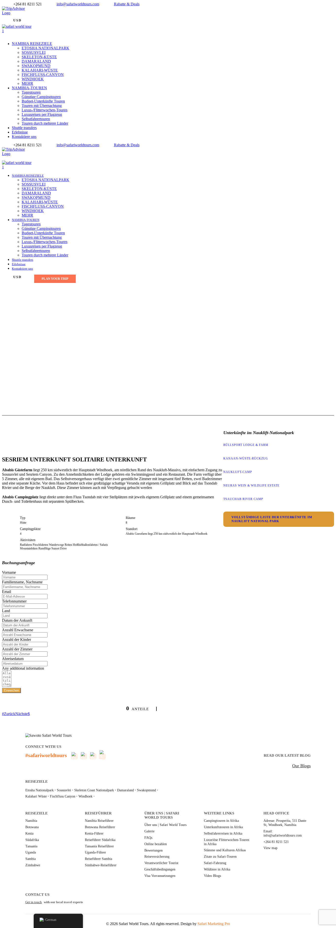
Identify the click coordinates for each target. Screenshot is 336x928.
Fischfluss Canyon (62, 796)
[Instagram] (12, 158)
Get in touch (33, 902)
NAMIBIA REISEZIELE (32, 44)
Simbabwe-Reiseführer (101, 865)
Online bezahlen (155, 844)
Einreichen (11, 690)
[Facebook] (3, 17)
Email (6, 591)
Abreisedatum (13, 659)
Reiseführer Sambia (98, 859)
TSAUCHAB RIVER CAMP (243, 499)
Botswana (32, 827)
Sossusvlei (64, 790)
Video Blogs (212, 876)
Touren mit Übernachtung (42, 105)
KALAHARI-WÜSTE (40, 70)
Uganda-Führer (95, 852)
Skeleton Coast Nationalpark (94, 790)
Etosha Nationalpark (39, 790)
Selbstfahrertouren (36, 119)
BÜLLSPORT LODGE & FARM (245, 445)
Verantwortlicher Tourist (161, 863)
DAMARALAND (36, 61)
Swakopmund (146, 790)
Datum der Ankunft (17, 620)
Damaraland (125, 790)
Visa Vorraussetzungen (159, 876)
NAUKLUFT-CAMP (237, 472)
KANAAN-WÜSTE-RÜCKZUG (245, 458)
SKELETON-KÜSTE (39, 57)
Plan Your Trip (55, 278)
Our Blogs (301, 766)
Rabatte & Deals (126, 4)
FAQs (148, 838)
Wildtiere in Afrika (217, 869)
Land (6, 611)
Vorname (9, 572)
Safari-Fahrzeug (215, 863)
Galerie (149, 831)
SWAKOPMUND (36, 66)
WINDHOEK (33, 79)
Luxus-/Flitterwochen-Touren (44, 110)
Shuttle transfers (24, 128)
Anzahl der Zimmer (17, 649)
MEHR (27, 83)
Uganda (30, 852)
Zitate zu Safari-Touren (220, 856)
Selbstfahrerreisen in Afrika (223, 833)
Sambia (30, 859)
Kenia (29, 833)
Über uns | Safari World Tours (165, 825)
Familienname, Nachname (22, 582)
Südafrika (32, 840)
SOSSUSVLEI (34, 52)
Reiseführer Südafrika (100, 840)
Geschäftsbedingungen (159, 869)
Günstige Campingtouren (41, 97)
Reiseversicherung (156, 856)
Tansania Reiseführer (99, 846)
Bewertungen (153, 850)
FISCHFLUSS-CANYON (43, 75)
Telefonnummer (14, 601)
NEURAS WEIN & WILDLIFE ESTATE (251, 485)
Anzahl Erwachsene (17, 630)
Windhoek (85, 796)
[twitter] (6, 17)
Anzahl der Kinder (16, 639)
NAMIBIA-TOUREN (29, 88)
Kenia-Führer (94, 833)
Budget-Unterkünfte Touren (43, 101)
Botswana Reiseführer (100, 827)
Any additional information (23, 668)
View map (270, 848)
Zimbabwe (32, 865)
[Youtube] (9, 158)
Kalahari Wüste (36, 796)
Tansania (31, 846)
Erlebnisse (20, 132)
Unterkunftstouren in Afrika (223, 827)
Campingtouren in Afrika (221, 821)
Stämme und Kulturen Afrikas (225, 850)
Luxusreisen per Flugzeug (42, 114)
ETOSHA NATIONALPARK (45, 48)
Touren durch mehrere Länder (45, 123)
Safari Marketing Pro (214, 924)
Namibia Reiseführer (99, 821)
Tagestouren (31, 92)
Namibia (31, 821)
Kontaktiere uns (24, 136)
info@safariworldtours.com (78, 4)
